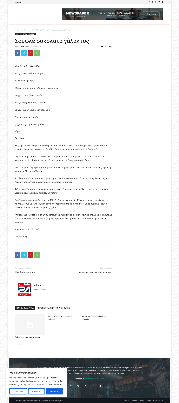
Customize (18, 391)
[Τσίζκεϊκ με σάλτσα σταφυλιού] (30, 324)
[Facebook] (149, 2)
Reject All (36, 391)
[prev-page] (16, 342)
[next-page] (21, 342)
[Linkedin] (86, 385)
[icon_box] (19, 2)
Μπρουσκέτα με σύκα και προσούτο (95, 272)
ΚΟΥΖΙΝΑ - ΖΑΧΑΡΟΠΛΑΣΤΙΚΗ (34, 30)
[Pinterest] (30, 53)
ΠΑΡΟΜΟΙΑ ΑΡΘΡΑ (25, 308)
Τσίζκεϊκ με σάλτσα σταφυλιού (27, 337)
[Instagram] (152, 2)
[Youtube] (162, 2)
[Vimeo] (159, 2)
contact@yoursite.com (94, 379)
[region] (36, 382)
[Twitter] (155, 2)
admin (21, 46)
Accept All (54, 391)
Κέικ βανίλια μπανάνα (25, 272)
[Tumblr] (100, 385)
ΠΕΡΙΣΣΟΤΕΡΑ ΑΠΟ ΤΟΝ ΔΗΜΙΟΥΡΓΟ (53, 308)
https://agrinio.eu (40, 289)
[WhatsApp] (37, 53)
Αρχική (17, 30)
